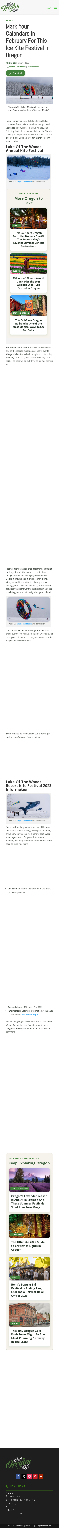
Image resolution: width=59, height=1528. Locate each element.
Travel (10, 20)
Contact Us (14, 1513)
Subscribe (29, 1132)
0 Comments (33, 66)
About (10, 1492)
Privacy (11, 1503)
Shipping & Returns (21, 1499)
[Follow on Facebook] (18, 1476)
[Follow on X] (23, 1476)
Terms (10, 1506)
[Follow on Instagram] (29, 1476)
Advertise (13, 1496)
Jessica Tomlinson (17, 66)
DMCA (10, 1510)
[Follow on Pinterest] (35, 1476)
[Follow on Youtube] (41, 1476)
